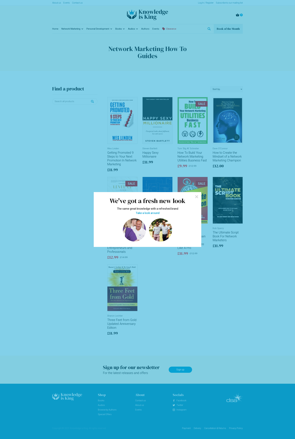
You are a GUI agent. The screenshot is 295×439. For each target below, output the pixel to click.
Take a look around (147, 213)
